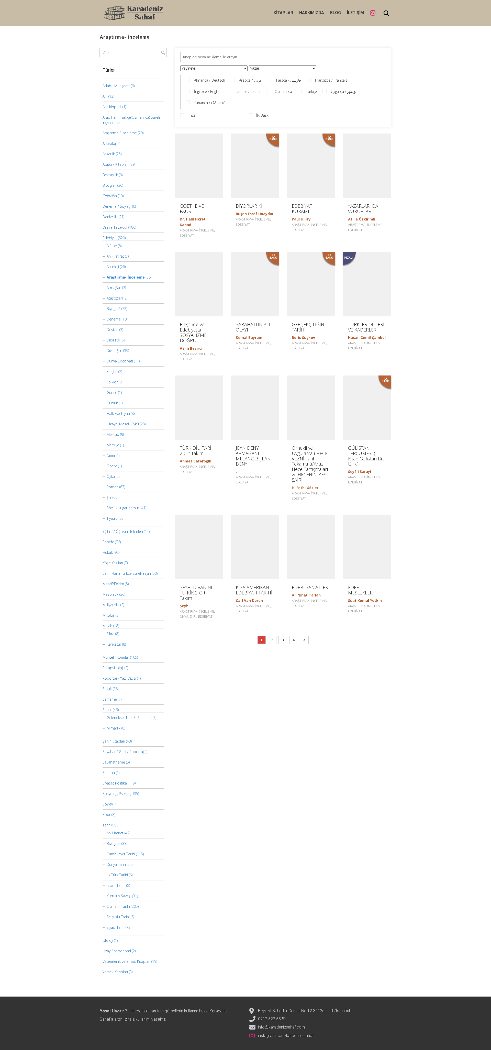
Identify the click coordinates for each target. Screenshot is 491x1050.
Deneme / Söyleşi (117, 206)
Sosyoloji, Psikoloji (117, 793)
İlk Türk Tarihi (117, 874)
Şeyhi (184, 605)
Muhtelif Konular (116, 657)
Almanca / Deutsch (209, 80)
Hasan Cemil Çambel (367, 337)
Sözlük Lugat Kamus (123, 507)
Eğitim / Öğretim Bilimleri (123, 531)
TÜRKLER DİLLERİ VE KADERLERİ (366, 327)
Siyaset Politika (115, 783)
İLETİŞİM (355, 12)
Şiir (109, 497)
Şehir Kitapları (114, 741)
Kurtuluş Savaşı (119, 895)
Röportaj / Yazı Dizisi (119, 678)
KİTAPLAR (283, 12)
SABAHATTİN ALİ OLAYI (253, 327)
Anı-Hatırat (115, 256)
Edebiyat (187, 235)
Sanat (107, 709)
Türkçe (311, 91)
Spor (106, 814)
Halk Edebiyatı (118, 413)
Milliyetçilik (111, 604)
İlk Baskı (262, 115)
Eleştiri (112, 371)
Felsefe (108, 541)
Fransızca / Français (331, 80)
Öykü (111, 476)
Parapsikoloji (113, 667)
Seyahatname (114, 762)
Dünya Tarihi (117, 864)
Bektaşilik (110, 174)
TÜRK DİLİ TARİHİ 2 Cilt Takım (198, 450)
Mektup (113, 434)
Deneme (114, 319)
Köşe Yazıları (113, 562)
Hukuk (108, 552)
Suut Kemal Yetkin (365, 600)
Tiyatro (112, 518)
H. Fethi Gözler (305, 487)
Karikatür (114, 644)
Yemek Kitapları (115, 971)
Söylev (108, 804)
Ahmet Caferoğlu (195, 461)
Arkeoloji (110, 143)
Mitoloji (109, 615)
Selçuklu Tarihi (118, 916)
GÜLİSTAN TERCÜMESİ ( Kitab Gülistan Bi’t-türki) (367, 456)
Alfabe (112, 245)
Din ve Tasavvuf (115, 227)
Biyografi (109, 185)
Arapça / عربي (250, 80)
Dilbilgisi (113, 340)
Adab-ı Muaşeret (116, 85)
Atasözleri (115, 298)
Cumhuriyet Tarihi (121, 854)
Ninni (111, 455)
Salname (110, 699)
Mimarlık (113, 728)
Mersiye (113, 445)
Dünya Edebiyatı (120, 361)
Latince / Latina (248, 91)
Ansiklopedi (112, 106)
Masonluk (110, 594)
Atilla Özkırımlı (361, 219)
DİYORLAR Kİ (249, 206)
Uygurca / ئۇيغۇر (343, 91)
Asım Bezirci (191, 348)
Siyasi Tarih (116, 927)
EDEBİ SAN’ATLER (310, 587)
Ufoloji (108, 940)
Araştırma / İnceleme (120, 132)
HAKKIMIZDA (311, 12)
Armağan (114, 287)
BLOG (335, 12)
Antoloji (113, 266)
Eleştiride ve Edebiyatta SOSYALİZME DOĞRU (193, 332)
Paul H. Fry (301, 219)
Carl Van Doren (249, 600)
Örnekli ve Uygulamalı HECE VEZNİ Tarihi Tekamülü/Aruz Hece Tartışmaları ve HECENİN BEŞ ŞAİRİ (310, 464)
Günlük (112, 403)
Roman (112, 486)
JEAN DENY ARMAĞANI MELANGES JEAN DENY (253, 456)
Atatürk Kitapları (116, 164)
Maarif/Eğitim (113, 583)
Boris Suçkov (303, 337)
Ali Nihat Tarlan (306, 595)
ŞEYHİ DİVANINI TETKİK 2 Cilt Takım (196, 592)
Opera (112, 465)
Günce (112, 392)
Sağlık (107, 688)
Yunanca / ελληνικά (210, 102)
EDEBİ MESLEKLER (360, 590)
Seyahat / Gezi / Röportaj (123, 751)
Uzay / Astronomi (117, 950)
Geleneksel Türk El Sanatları (129, 717)
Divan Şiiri (188, 616)
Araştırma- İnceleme (197, 230)
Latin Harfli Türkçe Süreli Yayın (127, 573)
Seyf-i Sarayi (359, 471)
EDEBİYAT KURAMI (302, 208)
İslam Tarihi (116, 885)
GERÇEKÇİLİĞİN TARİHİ (308, 327)
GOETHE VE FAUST (192, 208)
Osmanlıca (283, 91)
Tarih (106, 825)
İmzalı (192, 115)
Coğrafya (110, 195)
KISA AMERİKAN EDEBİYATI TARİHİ (254, 590)
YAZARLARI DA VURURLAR (363, 208)
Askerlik (109, 153)
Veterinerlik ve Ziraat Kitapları (126, 961)
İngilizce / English (207, 91)
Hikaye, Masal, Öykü (123, 424)
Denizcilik (110, 216)
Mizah (107, 625)
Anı (105, 96)
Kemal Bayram (249, 337)
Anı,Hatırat (115, 833)
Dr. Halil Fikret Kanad (193, 222)
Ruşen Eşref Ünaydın (254, 213)
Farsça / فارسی (288, 80)
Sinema (109, 772)
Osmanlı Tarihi (118, 906)
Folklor (112, 382)
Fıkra (110, 633)
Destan (112, 329)
